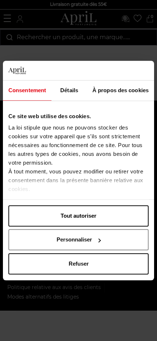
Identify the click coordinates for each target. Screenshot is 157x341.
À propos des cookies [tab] (120, 90)
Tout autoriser (78, 216)
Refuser (79, 264)
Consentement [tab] (27, 90)
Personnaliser (74, 239)
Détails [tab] (69, 90)
